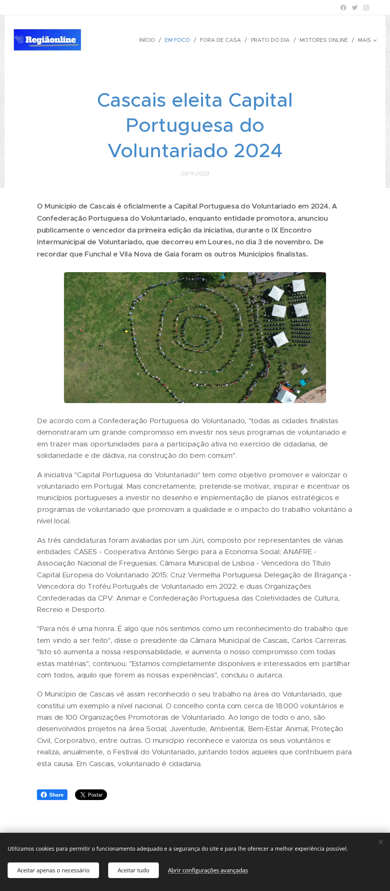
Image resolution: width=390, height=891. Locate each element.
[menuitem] (149, 39)
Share (56, 795)
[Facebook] (343, 7)
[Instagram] (366, 7)
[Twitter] (355, 7)
